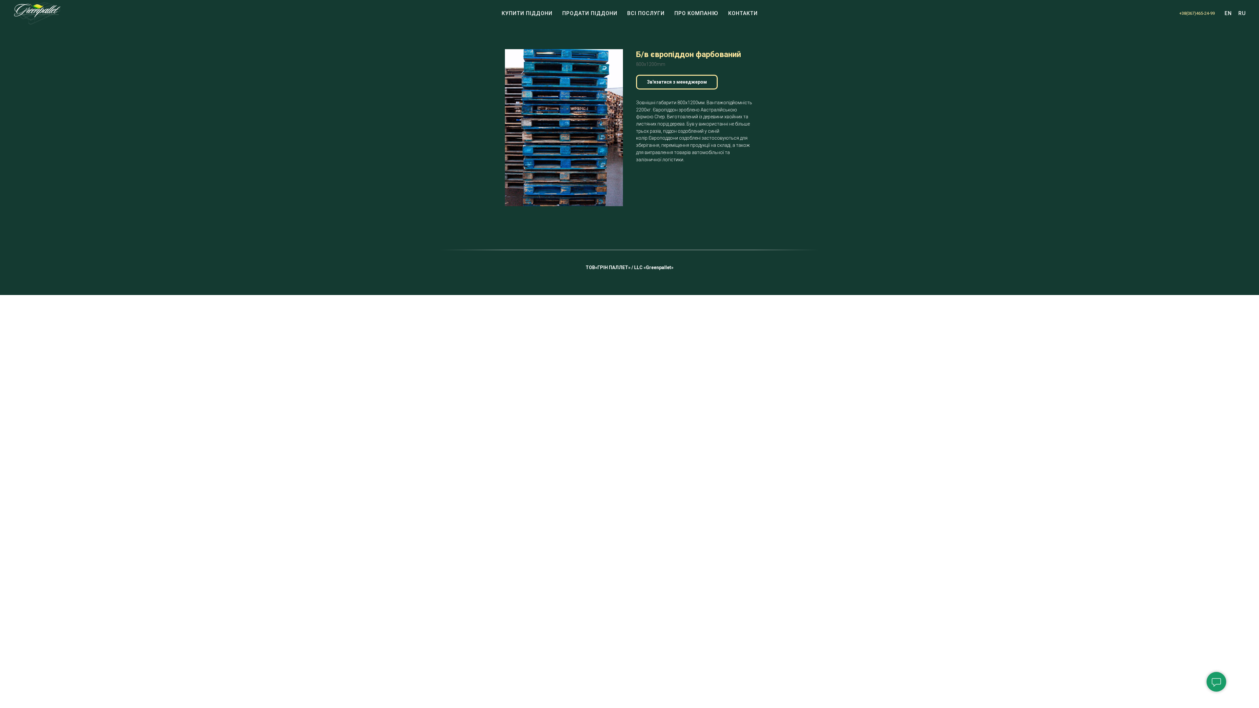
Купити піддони (527, 13)
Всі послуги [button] (646, 13)
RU (1242, 13)
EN (1228, 13)
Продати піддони (589, 13)
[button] (677, 82)
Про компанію (696, 13)
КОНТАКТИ (743, 13)
